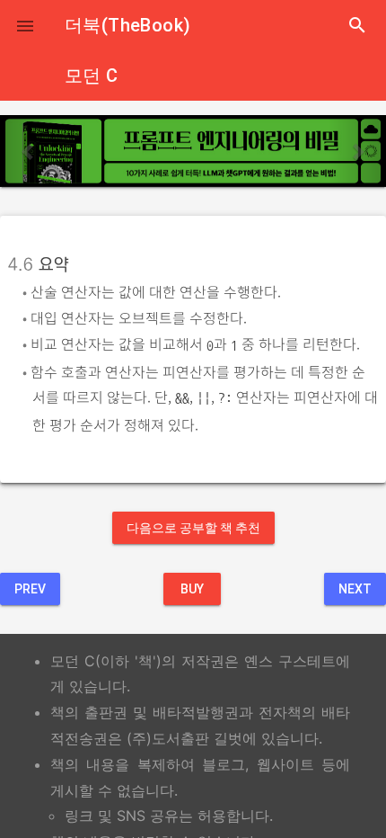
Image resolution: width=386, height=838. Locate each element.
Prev (30, 589)
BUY (192, 589)
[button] (25, 25)
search (357, 25)
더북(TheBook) (127, 25)
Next (355, 589)
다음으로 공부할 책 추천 (193, 528)
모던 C (91, 75)
